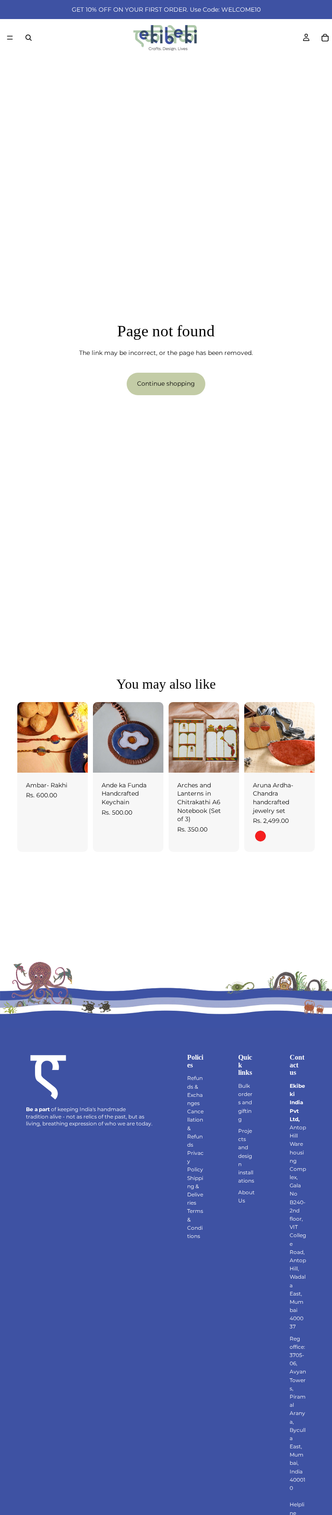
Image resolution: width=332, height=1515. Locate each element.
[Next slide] (78, 737)
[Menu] (10, 38)
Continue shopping (166, 383)
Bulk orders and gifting (245, 1102)
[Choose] (74, 759)
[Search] (28, 37)
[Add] (150, 759)
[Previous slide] (26, 737)
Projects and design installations (246, 1156)
